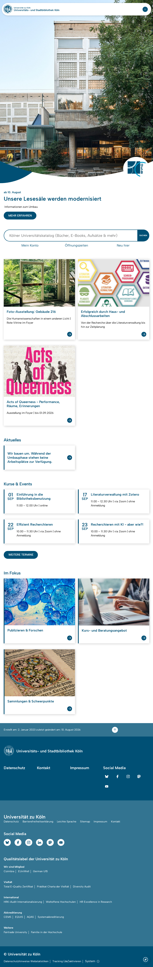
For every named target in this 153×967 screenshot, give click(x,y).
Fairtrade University (15, 826)
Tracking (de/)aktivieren (66, 855)
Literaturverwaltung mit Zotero (115, 389)
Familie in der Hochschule (46, 826)
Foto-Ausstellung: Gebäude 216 (31, 206)
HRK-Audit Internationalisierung (23, 796)
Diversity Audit (82, 781)
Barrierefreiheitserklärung (38, 716)
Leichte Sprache (66, 716)
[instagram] (128, 670)
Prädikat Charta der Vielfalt (53, 781)
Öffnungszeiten (76, 140)
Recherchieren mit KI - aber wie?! (117, 419)
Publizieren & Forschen (25, 525)
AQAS (30, 811)
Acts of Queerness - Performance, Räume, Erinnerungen (33, 298)
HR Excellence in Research (96, 796)
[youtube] (106, 681)
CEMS (7, 811)
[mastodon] (139, 670)
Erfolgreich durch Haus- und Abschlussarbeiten (103, 208)
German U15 (40, 765)
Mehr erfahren (20, 110)
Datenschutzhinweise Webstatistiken (26, 855)
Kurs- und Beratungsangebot (104, 525)
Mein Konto (29, 140)
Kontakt (43, 662)
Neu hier (123, 140)
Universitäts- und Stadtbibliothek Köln (37, 10)
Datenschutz (14, 662)
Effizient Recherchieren (35, 419)
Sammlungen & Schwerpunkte (30, 596)
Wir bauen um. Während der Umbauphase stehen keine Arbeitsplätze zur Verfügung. (29, 352)
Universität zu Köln (28, 8)
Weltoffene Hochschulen (61, 796)
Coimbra (9, 765)
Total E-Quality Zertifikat (18, 781)
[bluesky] (106, 670)
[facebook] (117, 670)
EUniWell (23, 765)
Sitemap (85, 716)
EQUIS (19, 811)
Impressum (79, 662)
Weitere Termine (20, 449)
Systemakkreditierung (51, 811)
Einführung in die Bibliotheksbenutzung (34, 391)
